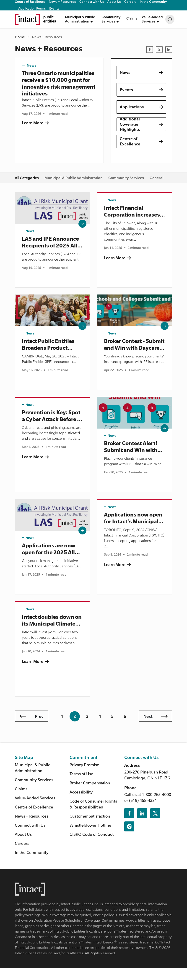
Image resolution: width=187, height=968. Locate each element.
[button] (81, 19)
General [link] (156, 177)
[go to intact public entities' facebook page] (129, 813)
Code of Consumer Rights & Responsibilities (93, 803)
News (31, 65)
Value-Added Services (35, 797)
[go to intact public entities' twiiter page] (155, 813)
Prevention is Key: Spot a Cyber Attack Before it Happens (51, 416)
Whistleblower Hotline (90, 825)
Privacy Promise (84, 764)
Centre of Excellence (130, 141)
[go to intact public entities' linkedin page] (142, 813)
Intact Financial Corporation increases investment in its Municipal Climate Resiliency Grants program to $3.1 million (134, 211)
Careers (22, 843)
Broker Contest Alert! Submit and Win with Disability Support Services (130, 447)
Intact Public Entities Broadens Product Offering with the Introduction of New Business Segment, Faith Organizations (48, 344)
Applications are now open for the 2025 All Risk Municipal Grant (48, 549)
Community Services (34, 779)
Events (54, 8)
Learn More (32, 122)
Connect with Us (30, 825)
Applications (132, 106)
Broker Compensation (90, 782)
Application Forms (32, 8)
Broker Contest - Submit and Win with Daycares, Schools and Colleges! (134, 344)
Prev (39, 716)
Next (148, 716)
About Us (23, 834)
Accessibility (81, 791)
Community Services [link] (126, 177)
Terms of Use (81, 773)
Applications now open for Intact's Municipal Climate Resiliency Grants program (133, 518)
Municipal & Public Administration (32, 767)
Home (20, 36)
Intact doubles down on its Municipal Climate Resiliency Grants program (52, 620)
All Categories (27, 177)
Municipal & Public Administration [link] (73, 177)
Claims (131, 18)
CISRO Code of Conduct (92, 834)
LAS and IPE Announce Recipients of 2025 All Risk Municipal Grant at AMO (51, 242)
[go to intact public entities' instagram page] (129, 826)
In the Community (31, 852)
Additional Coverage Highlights (130, 124)
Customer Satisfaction (90, 815)
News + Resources (31, 815)
